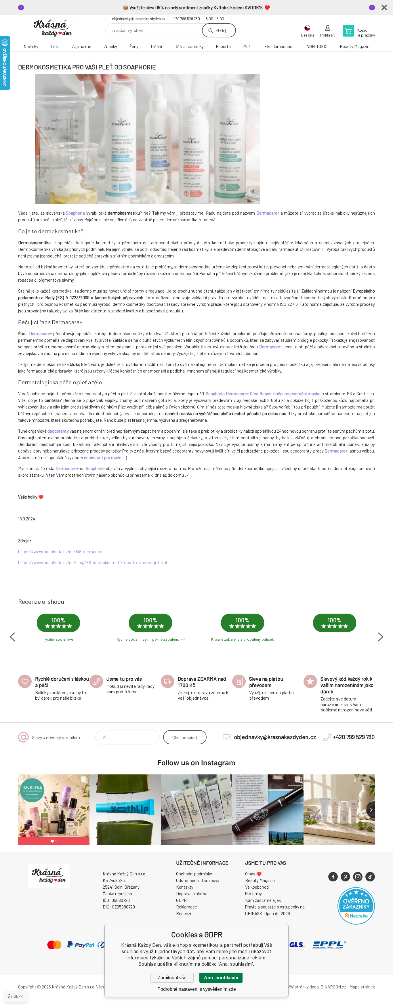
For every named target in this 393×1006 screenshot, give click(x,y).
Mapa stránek (362, 986)
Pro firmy (253, 893)
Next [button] (380, 637)
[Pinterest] (345, 876)
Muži (247, 46)
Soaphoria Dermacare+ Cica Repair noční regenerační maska (263, 393)
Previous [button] (12, 637)
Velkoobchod (257, 886)
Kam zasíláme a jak (263, 900)
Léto (55, 46)
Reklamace (186, 906)
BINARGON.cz (333, 986)
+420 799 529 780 (185, 18)
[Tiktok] (370, 876)
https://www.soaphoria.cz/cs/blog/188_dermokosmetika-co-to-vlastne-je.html (92, 562)
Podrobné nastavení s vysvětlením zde (196, 989)
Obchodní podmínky (194, 873)
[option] (58, 631)
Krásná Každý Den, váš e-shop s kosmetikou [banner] (52, 28)
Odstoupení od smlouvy (197, 880)
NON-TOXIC (316, 46)
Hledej (220, 30)
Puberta (223, 46)
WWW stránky (296, 986)
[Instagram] (358, 876)
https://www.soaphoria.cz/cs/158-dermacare (61, 551)
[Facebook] (333, 876)
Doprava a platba (191, 893)
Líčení (156, 46)
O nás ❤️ (253, 873)
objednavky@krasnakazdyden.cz (138, 18)
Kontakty (184, 886)
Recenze (184, 913)
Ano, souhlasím (221, 977)
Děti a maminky (189, 46)
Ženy (133, 46)
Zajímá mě (81, 46)
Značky (110, 46)
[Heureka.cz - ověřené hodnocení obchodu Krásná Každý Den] (356, 922)
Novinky (31, 46)
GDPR (181, 900)
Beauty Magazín (354, 46)
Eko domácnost (279, 46)
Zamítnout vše (172, 977)
